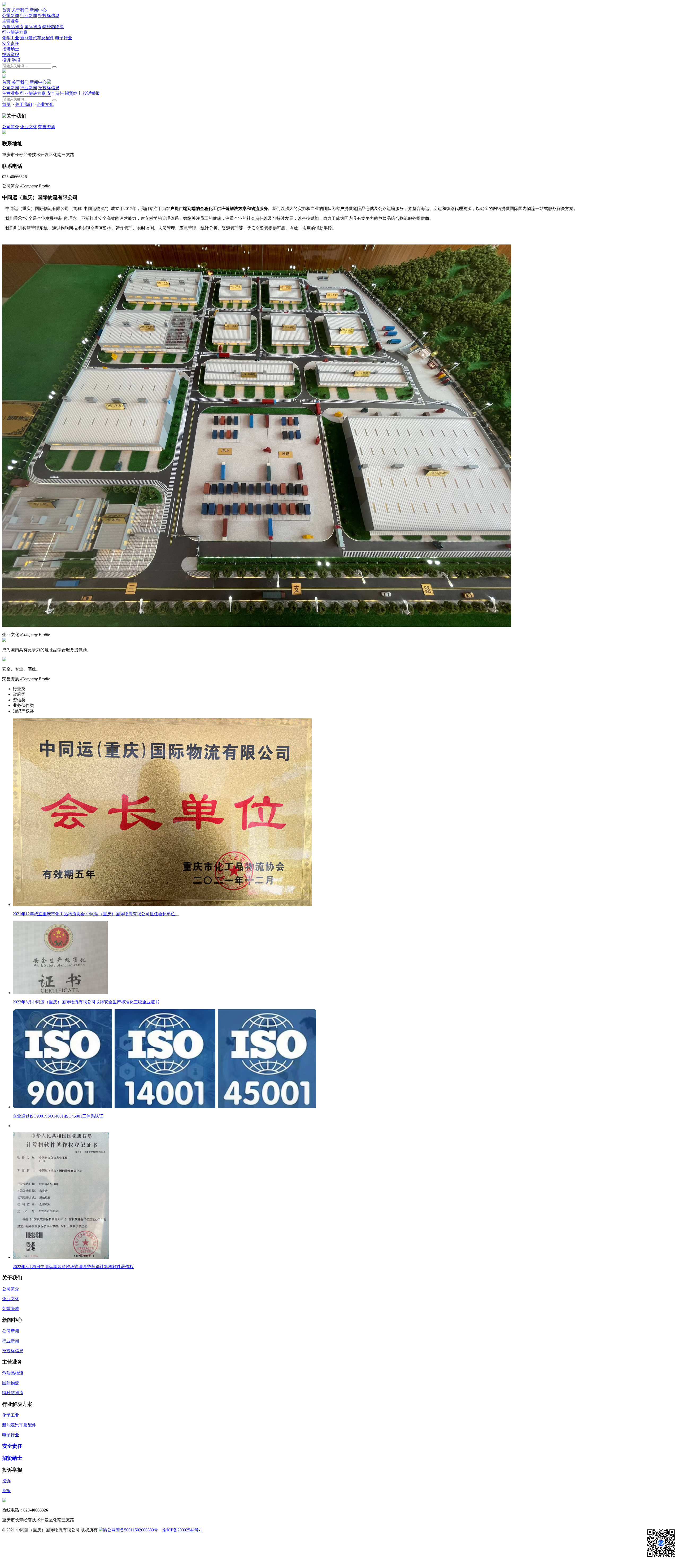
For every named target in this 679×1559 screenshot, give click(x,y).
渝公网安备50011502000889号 (130, 1530)
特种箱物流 (53, 26)
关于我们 (20, 10)
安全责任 (10, 43)
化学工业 (10, 38)
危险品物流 (12, 26)
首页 (6, 10)
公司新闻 (10, 15)
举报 (16, 60)
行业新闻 (28, 15)
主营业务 (10, 21)
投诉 (6, 60)
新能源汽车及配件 (37, 38)
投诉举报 (10, 54)
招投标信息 (48, 15)
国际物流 (32, 26)
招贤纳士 (10, 49)
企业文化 (45, 104)
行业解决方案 (15, 32)
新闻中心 (38, 10)
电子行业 (63, 38)
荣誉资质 (46, 126)
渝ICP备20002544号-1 (182, 1530)
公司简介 (10, 126)
